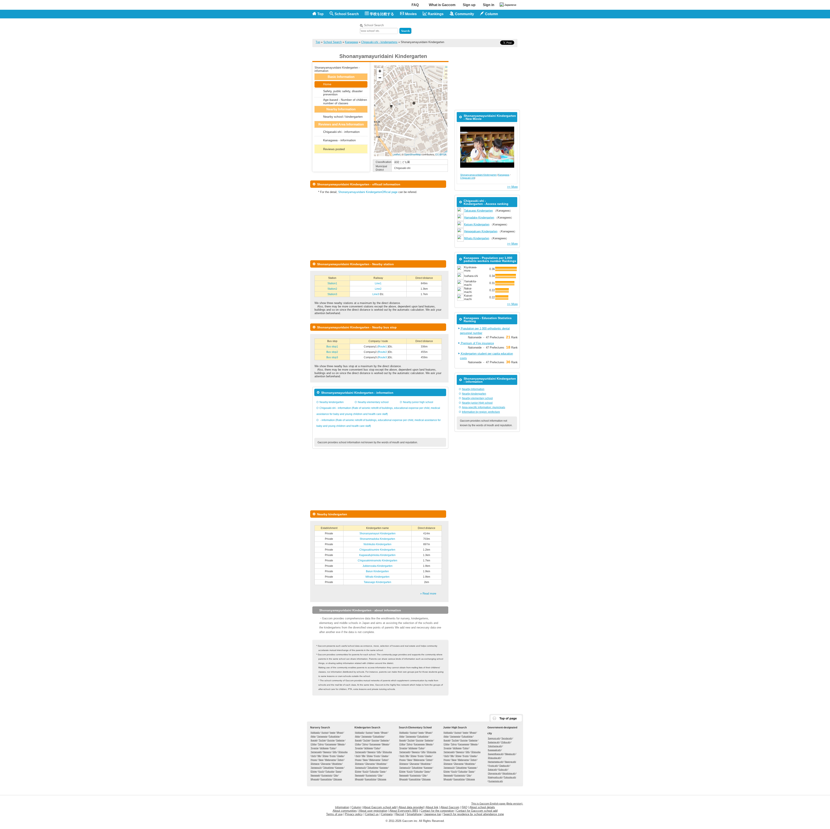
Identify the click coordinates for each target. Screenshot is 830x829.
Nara (321, 759)
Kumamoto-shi (495, 781)
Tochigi (322, 740)
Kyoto (333, 756)
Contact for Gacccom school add (477, 810)
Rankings (436, 14)
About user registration (373, 810)
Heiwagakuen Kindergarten (480, 231)
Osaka (340, 756)
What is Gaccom (442, 5)
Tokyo (321, 744)
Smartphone (414, 814)
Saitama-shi (494, 742)
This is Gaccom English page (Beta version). (497, 803)
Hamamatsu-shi (495, 761)
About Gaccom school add (379, 807)
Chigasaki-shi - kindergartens (379, 42)
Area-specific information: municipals (483, 407)
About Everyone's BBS (403, 810)
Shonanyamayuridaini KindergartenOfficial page (367, 192)
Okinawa (337, 779)
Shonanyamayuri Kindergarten (377, 533)
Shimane (315, 763)
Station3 (332, 294)
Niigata (341, 744)
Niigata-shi (510, 754)
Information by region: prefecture (481, 411)
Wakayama (330, 759)
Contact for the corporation (437, 810)
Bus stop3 (332, 357)
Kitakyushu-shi (495, 777)
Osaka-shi (504, 765)
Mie (319, 756)
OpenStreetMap (412, 154)
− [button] (379, 77)
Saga (338, 771)
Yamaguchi (316, 767)
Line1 (378, 283)
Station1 (332, 283)
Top (320, 14)
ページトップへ (506, 718)
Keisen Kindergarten (476, 224)
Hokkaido (315, 732)
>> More (512, 186)
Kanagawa (351, 42)
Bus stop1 (332, 346)
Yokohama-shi (495, 746)
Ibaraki (314, 740)
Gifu (335, 752)
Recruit (399, 814)
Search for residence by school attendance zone (473, 814)
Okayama (325, 763)
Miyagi (340, 732)
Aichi (313, 756)
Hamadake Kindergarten (479, 217)
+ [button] (379, 71)
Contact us (372, 814)
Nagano (327, 752)
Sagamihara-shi (495, 754)
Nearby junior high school (418, 402)
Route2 (383, 351)
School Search (347, 14)
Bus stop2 (332, 351)
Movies (411, 14)
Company (387, 814)
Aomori (324, 732)
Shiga (325, 756)
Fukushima (334, 736)
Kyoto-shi (493, 765)
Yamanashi (316, 752)
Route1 (383, 346)
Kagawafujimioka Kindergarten (377, 555)
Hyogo (314, 759)
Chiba (313, 744)
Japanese (510, 4)
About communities (345, 810)
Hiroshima (337, 763)
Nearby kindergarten (331, 402)
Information (342, 807)
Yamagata (322, 736)
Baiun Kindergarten (377, 571)
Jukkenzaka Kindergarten (377, 565)
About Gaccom (450, 807)
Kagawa (339, 767)
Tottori (340, 759)
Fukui (332, 748)
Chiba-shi (505, 742)
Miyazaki (315, 779)
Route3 (383, 357)
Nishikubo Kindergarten (377, 544)
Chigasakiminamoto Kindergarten (377, 560)
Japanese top (432, 814)
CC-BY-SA (440, 154)
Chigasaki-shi (467, 178)
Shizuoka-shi (494, 758)
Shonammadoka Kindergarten (377, 538)
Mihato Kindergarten (377, 576)
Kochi (321, 771)
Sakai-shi (492, 769)
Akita (313, 736)
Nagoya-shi (510, 761)
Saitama (340, 740)
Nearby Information (473, 389)
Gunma (331, 740)
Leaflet (396, 154)
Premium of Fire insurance (477, 343)
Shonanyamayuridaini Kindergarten (478, 175)
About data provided (411, 807)
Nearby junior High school (477, 402)
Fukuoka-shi (510, 777)
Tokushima (328, 767)
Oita (336, 775)
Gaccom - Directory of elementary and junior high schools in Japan (335, 26)
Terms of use (334, 814)
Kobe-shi (502, 769)
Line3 (376, 294)
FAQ (415, 5)
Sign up (469, 5)
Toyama (314, 748)
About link (432, 807)
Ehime (314, 771)
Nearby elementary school (373, 402)
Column (356, 807)
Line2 (378, 288)
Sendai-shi (506, 738)
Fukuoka (330, 771)
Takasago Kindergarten (377, 582)
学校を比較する (382, 14)
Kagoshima (326, 779)
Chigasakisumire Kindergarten (377, 549)
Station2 (332, 288)
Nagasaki (315, 775)
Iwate (332, 732)
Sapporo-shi (494, 738)
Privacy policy (354, 814)
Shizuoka (343, 752)
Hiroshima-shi (509, 773)
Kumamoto (326, 775)
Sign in (488, 5)
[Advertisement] (467, 27)
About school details (482, 807)
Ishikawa (324, 748)
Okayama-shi (494, 773)
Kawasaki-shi (494, 750)
